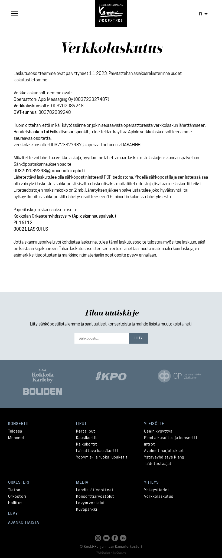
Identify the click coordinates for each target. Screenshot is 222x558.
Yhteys (151, 482)
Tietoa (14, 490)
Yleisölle (154, 423)
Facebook (115, 538)
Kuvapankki (86, 509)
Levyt (14, 513)
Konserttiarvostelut (95, 496)
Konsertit (18, 423)
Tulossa (15, 431)
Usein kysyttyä (158, 431)
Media (82, 482)
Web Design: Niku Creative (111, 552)
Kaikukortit (86, 444)
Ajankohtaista (23, 522)
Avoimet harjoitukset (164, 451)
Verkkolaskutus (158, 496)
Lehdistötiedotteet (95, 490)
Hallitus (15, 503)
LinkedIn (124, 538)
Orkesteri (18, 482)
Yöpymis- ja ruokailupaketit (102, 457)
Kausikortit (86, 438)
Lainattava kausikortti (97, 451)
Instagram (98, 538)
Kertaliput (85, 431)
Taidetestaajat (158, 463)
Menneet (16, 438)
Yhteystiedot (156, 490)
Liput (81, 423)
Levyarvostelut (90, 503)
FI (200, 14)
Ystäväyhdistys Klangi (164, 457)
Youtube (107, 538)
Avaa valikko (13, 13)
